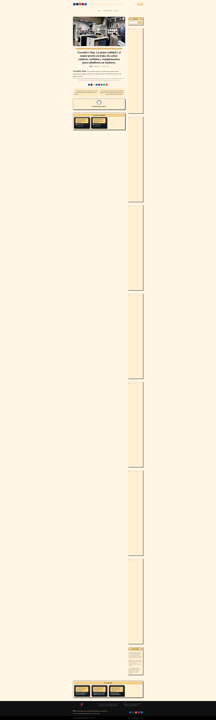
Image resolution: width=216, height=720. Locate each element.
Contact (116, 10)
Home (99, 10)
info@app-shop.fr (97, 66)
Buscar (135, 18)
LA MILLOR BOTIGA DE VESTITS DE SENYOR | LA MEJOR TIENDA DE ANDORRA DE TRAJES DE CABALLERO (99, 48)
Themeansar (92, 717)
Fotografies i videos (107, 10)
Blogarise (87, 717)
